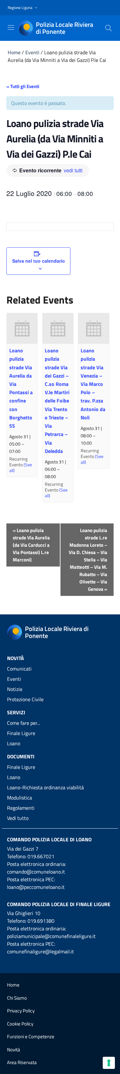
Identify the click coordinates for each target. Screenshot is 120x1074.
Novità (13, 1049)
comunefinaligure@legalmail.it (40, 951)
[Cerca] (108, 28)
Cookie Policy (20, 1023)
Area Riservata (22, 1062)
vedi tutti (73, 170)
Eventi (32, 52)
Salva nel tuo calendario (38, 261)
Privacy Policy (21, 1010)
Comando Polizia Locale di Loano (49, 839)
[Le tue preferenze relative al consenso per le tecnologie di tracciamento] (109, 1063)
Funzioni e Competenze (30, 1036)
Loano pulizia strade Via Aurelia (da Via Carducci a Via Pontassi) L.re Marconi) (31, 545)
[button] (23, 7)
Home (14, 52)
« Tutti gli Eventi (22, 86)
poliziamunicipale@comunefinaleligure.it (51, 936)
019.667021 (41, 856)
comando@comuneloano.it (36, 871)
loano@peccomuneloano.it (36, 887)
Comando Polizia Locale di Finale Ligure (58, 904)
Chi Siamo (17, 998)
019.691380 (41, 921)
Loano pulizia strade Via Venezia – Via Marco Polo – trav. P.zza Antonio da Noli (93, 384)
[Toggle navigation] (11, 27)
